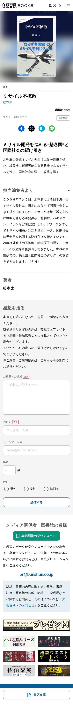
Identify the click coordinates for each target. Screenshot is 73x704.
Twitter (31, 128)
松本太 (7, 102)
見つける (55, 5)
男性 (13, 488)
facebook (21, 128)
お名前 (7, 422)
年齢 (6, 462)
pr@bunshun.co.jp (36, 574)
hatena (42, 128)
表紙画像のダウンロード (38, 535)
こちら (45, 360)
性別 (6, 482)
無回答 (54, 488)
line (52, 128)
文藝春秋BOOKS (17, 5)
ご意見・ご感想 (12, 376)
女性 (33, 488)
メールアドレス (12, 442)
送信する (36, 502)
